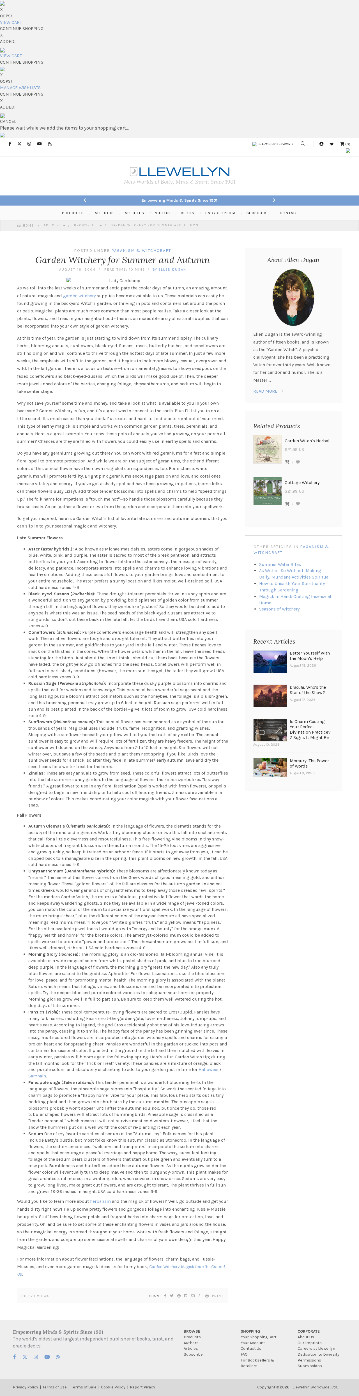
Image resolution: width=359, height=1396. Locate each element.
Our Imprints (310, 1342)
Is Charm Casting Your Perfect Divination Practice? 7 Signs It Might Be (310, 729)
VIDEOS (162, 213)
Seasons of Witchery (279, 609)
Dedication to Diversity (318, 1354)
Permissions (309, 1360)
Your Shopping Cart (259, 1337)
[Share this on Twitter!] (172, 1296)
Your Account (253, 1342)
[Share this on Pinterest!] (179, 1296)
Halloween (209, 1069)
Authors (191, 1342)
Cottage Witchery (302, 482)
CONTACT (289, 213)
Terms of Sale (83, 1387)
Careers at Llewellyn (316, 1348)
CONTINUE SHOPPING (21, 28)
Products (192, 1337)
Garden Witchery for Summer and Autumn (155, 225)
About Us (306, 1337)
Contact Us (251, 1348)
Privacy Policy (25, 1387)
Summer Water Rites (280, 564)
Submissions (310, 1365)
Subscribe (193, 1354)
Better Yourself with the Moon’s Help (310, 655)
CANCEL (8, 121)
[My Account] (321, 144)
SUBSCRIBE (258, 213)
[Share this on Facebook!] (165, 1296)
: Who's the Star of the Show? (308, 690)
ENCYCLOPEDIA (220, 213)
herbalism (100, 1201)
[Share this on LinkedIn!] (186, 1296)
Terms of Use (55, 1387)
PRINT (218, 1296)
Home (28, 225)
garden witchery (79, 295)
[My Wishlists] (331, 144)
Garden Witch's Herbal (307, 440)
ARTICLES (134, 213)
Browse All (86, 225)
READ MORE (265, 391)
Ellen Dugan (172, 269)
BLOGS (187, 213)
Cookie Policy (113, 1387)
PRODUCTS (73, 213)
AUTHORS (104, 213)
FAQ (244, 1354)
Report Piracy (142, 1387)
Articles (53, 225)
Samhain (37, 1076)
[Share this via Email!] (193, 1296)
